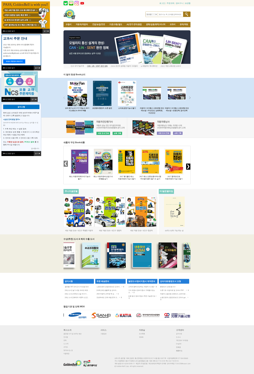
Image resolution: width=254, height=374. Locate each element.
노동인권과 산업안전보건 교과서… (109, 287)
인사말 (66, 337)
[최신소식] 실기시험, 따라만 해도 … (77, 290)
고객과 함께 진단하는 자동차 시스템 (141, 287)
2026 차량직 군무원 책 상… (106, 294)
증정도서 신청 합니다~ (168, 287)
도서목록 (142, 334)
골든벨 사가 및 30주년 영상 (72, 334)
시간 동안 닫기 (9, 68)
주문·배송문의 (103, 281)
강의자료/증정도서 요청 (170, 281)
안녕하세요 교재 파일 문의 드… (108, 297)
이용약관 (66, 354)
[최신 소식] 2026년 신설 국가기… (76, 294)
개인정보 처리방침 (182, 340)
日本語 (178, 347)
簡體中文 (179, 351)
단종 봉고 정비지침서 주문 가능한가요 (141, 296)
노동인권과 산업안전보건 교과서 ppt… (173, 297)
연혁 (65, 340)
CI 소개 (66, 344)
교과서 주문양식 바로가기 (14, 61)
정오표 (141, 337)
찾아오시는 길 (68, 350)
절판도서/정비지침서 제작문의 (141, 281)
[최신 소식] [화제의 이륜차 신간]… (77, 297)
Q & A (178, 337)
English (178, 344)
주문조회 (170, 3)
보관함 (187, 3)
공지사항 (69, 281)
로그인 (162, 3)
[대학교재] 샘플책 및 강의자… (107, 290)
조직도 (66, 347)
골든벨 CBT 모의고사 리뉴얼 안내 (77, 287)
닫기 (37, 68)
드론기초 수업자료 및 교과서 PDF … (173, 290)
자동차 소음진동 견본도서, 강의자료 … (173, 294)
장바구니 (179, 3)
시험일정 (103, 334)
